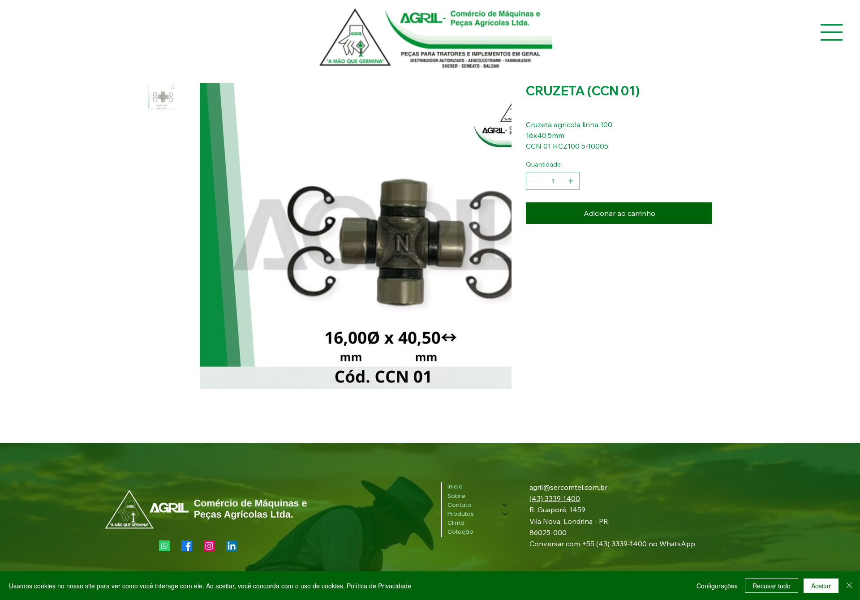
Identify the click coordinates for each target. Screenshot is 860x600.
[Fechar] (849, 586)
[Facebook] (186, 545)
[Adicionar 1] (571, 181)
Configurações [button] (717, 585)
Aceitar (821, 585)
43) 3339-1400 (556, 498)
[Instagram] (209, 545)
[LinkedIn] (231, 545)
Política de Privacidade (379, 585)
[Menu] (831, 32)
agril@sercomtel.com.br (568, 487)
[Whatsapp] (164, 545)
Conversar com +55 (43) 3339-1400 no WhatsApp (612, 543)
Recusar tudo (771, 585)
